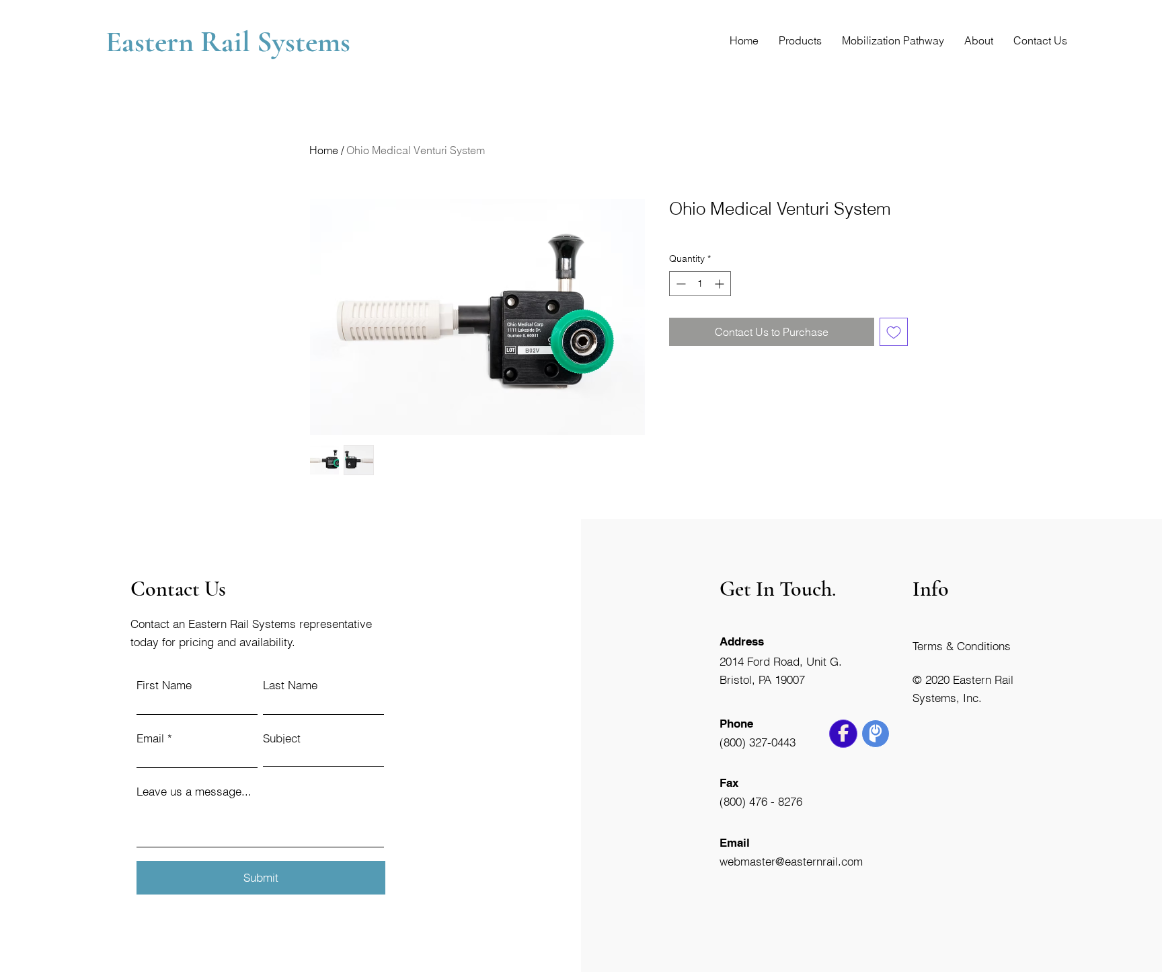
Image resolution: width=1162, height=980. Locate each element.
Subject (282, 738)
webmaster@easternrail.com (791, 861)
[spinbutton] (700, 283)
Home (323, 150)
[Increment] (720, 283)
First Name (164, 685)
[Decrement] (679, 283)
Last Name (290, 685)
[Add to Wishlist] (894, 332)
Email (150, 738)
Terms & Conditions (962, 646)
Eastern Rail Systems (231, 42)
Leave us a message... (194, 791)
